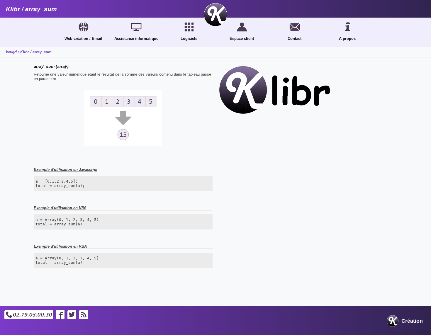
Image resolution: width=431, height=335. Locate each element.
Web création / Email (83, 38)
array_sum (42, 52)
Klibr (24, 52)
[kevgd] (215, 14)
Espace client (242, 38)
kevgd (11, 52)
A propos (347, 38)
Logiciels (189, 38)
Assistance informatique (136, 38)
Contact (294, 38)
